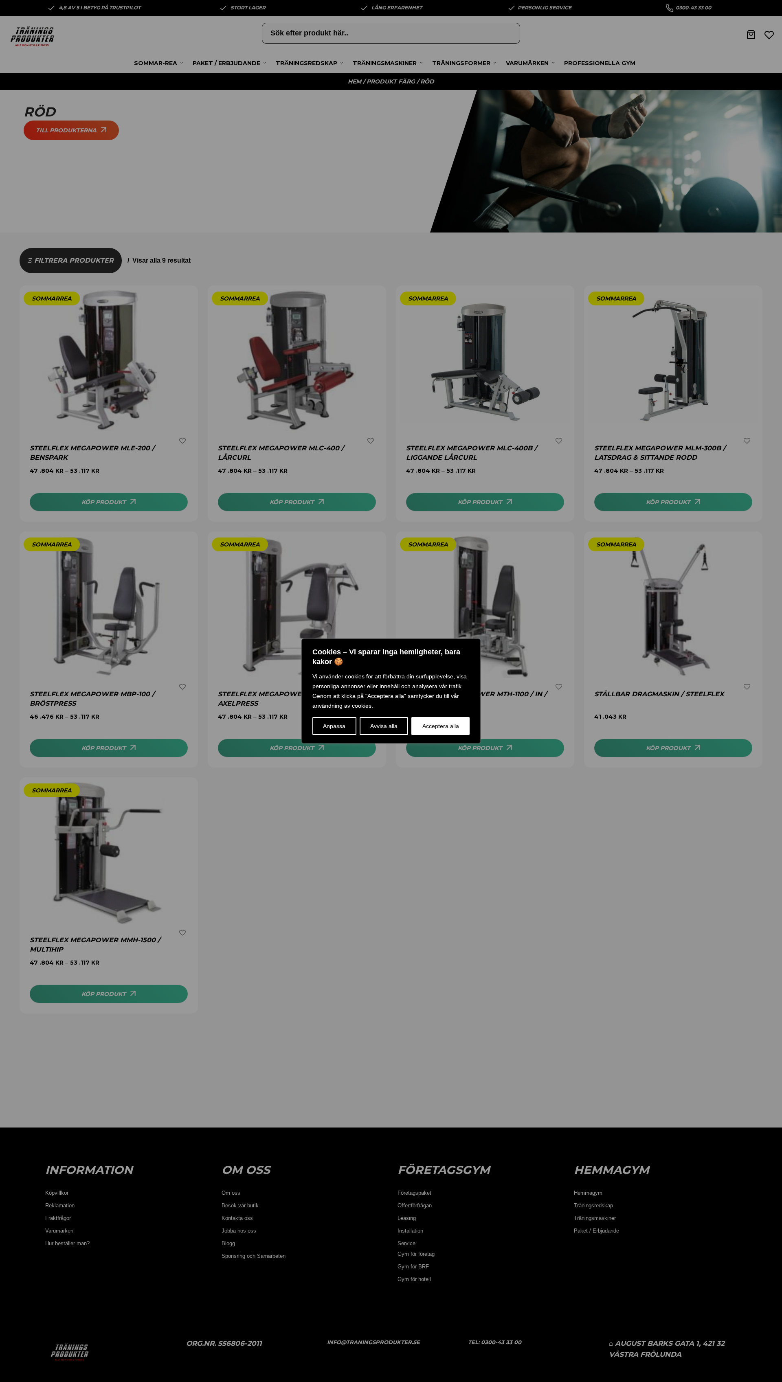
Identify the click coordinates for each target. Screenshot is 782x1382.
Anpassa (334, 726)
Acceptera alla (440, 726)
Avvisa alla (384, 726)
